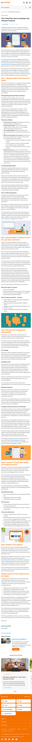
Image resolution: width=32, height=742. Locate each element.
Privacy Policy (4, 729)
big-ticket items (23, 245)
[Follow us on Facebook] (6, 739)
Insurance (3, 718)
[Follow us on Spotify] (16, 739)
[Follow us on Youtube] (13, 739)
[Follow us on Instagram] (2, 739)
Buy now (16, 649)
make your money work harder (12, 273)
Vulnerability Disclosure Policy (7, 731)
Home (2, 11)
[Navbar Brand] (5, 2)
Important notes (4, 620)
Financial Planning (7, 633)
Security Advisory (12, 729)
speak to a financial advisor (8, 563)
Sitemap (19, 729)
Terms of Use (25, 729)
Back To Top (26, 696)
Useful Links (3, 721)
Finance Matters (4, 15)
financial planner (15, 440)
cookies (5, 734)
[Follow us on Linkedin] (9, 739)
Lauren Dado (5, 24)
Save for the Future (8, 687)
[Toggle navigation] (30, 3)
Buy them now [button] (4, 696)
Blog (5, 11)
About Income (4, 725)
